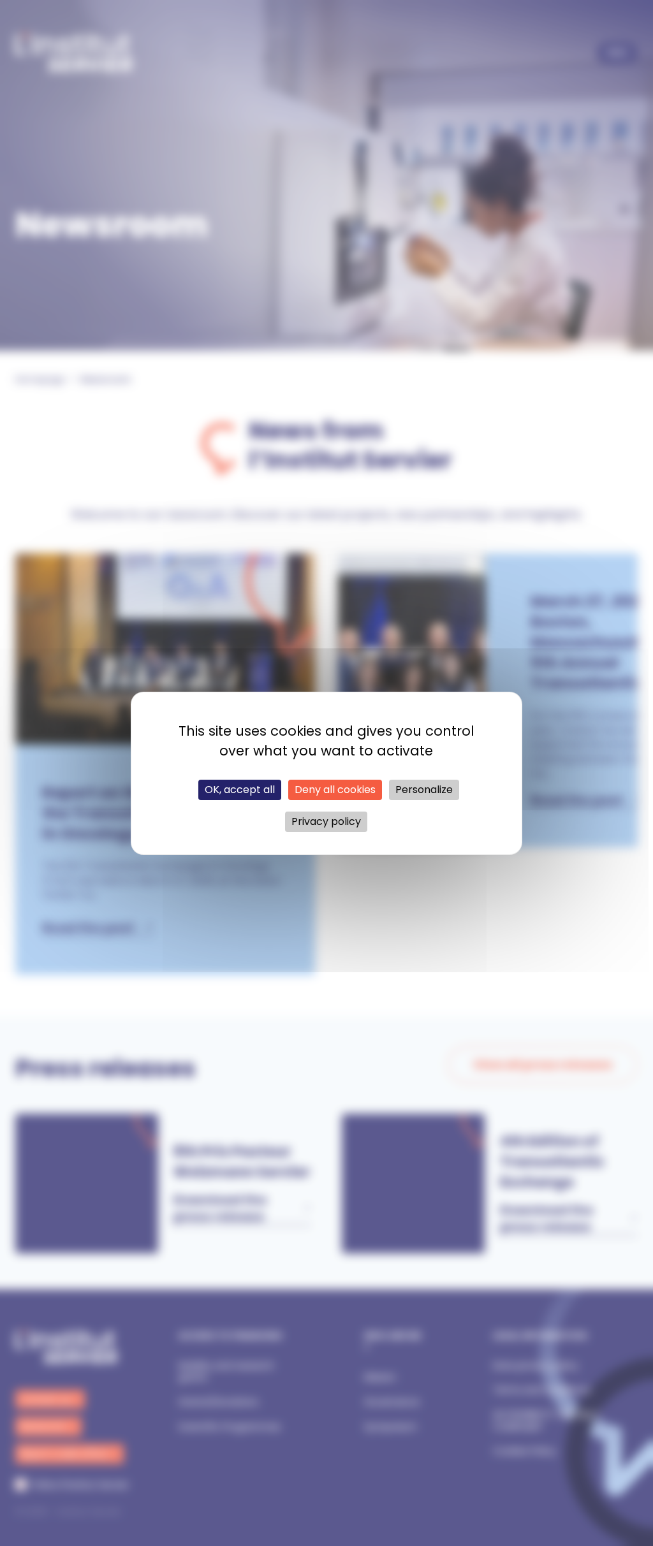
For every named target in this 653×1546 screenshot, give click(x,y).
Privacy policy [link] (326, 821)
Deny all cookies (335, 789)
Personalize (424, 789)
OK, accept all (240, 789)
